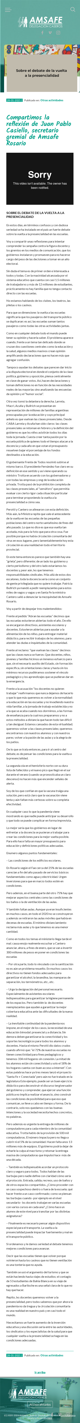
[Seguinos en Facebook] (58, 32)
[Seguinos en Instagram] (58, 14)
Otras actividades (45, 93)
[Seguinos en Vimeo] (58, 23)
